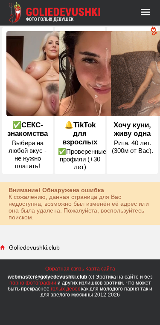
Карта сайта (100, 269)
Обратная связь (64, 269)
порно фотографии (32, 283)
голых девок (65, 289)
